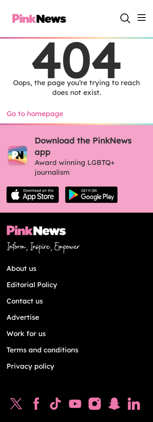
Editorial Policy (32, 284)
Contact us (25, 301)
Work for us (26, 333)
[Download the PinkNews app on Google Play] (91, 195)
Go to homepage (35, 113)
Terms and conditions (42, 349)
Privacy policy (30, 366)
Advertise (23, 317)
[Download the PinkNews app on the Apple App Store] (33, 195)
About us (21, 268)
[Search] (125, 18)
